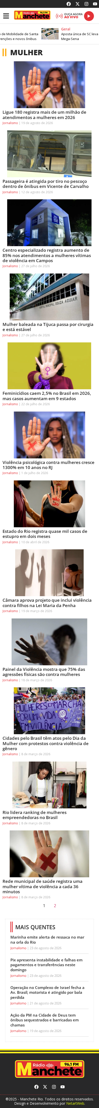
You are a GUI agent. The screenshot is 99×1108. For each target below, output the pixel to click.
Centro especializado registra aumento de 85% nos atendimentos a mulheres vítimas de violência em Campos (47, 255)
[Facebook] (69, 4)
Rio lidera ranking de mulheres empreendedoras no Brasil (35, 814)
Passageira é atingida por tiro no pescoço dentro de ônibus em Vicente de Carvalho (46, 183)
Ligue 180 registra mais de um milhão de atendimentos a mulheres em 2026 (44, 114)
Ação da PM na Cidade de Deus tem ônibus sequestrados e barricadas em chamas (44, 1020)
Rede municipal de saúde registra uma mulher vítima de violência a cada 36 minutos (42, 886)
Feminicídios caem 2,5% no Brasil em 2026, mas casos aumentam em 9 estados (47, 395)
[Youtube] (95, 4)
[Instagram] (86, 4)
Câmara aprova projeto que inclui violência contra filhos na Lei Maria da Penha (47, 602)
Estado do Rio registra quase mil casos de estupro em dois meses (45, 533)
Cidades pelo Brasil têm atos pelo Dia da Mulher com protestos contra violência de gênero (46, 743)
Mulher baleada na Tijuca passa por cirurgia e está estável (48, 326)
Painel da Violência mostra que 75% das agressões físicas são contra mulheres (44, 671)
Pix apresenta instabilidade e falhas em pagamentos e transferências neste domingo (46, 964)
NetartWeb (75, 1103)
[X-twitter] (77, 4)
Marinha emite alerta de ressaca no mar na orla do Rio (47, 940)
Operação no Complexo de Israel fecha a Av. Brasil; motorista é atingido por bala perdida (47, 992)
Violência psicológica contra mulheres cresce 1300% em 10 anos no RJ (48, 464)
